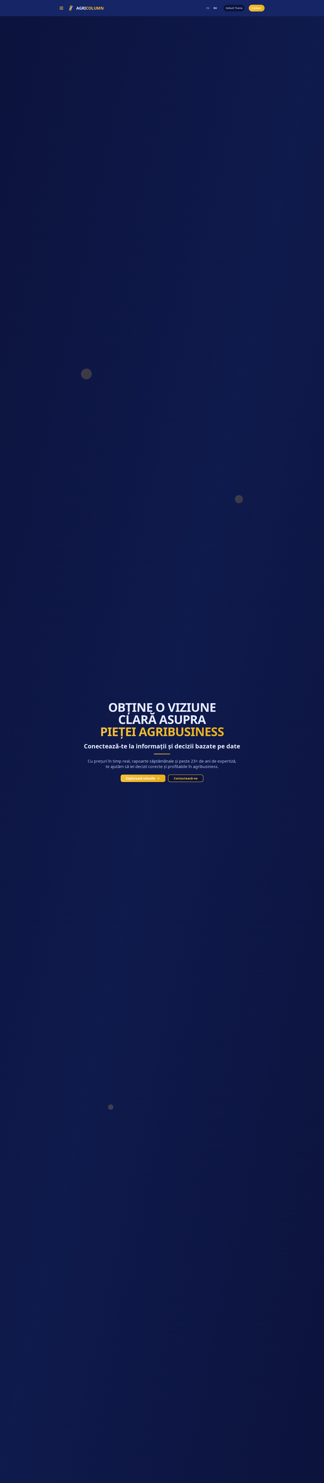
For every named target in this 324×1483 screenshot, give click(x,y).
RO (215, 8)
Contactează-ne (186, 778)
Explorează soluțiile (140, 778)
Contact (256, 8)
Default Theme (234, 8)
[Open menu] (61, 8)
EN (207, 8)
